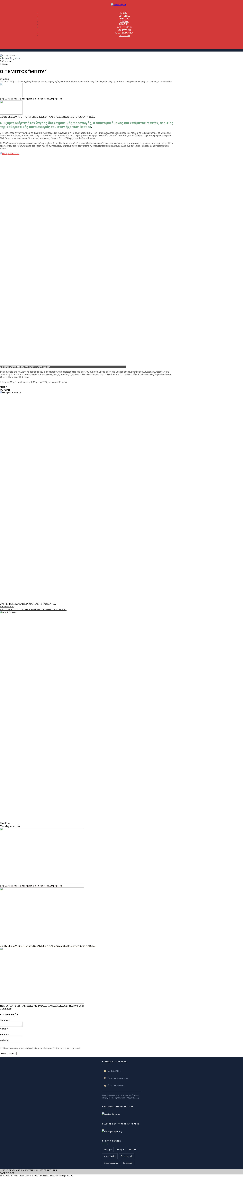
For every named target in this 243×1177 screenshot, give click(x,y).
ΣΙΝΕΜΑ (124, 21)
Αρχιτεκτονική (111, 1163)
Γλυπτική (127, 1163)
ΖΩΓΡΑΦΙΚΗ (124, 29)
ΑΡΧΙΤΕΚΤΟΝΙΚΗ (124, 32)
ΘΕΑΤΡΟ (124, 18)
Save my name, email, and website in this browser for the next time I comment (41, 1048)
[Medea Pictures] (111, 1114)
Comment (5, 1020)
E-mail (4, 1034)
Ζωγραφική (126, 1156)
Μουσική (133, 1149)
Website (4, 1040)
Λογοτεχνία (109, 1156)
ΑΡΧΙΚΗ (124, 13)
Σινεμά (120, 1149)
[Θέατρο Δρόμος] (112, 1131)
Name (4, 1028)
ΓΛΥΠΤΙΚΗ (124, 35)
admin (6, 78)
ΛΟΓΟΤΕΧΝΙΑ (124, 27)
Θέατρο (108, 1149)
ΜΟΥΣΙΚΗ (124, 24)
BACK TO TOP (7, 1173)
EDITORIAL (124, 15)
